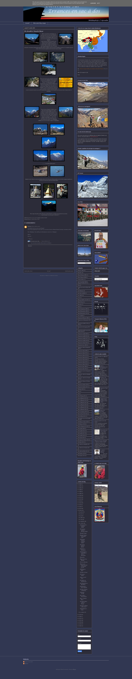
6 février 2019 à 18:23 (36, 226)
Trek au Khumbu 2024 (82, 404)
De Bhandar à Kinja (83, 570)
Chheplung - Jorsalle (82, 593)
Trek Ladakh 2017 (81, 433)
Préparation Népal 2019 (82, 355)
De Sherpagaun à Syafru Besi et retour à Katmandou (83, 553)
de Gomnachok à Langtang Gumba (83, 526)
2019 (80, 614)
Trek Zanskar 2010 (81, 453)
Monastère (80, 304)
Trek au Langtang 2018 (82, 411)
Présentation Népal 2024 (104, 388)
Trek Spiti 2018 (81, 442)
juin (81, 515)
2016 (80, 506)
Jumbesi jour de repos (83, 578)
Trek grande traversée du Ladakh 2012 (84, 419)
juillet (81, 517)
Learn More (93, 3)
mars (81, 513)
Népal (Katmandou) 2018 (83, 313)
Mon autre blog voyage (39, 23)
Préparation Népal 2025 (82, 362)
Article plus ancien (69, 271)
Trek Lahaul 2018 (81, 437)
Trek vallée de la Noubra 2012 (83, 447)
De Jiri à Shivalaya (84, 562)
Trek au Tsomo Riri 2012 (82, 413)
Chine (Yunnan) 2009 (82, 277)
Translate (104, 280)
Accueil (27, 23)
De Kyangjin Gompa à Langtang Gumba (82, 541)
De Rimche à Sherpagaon (83, 549)
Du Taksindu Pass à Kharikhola (84, 584)
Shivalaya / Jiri (103, 377)
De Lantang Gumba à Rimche (82, 546)
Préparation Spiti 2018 (82, 368)
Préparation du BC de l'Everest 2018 (84, 324)
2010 (80, 495)
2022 (80, 618)
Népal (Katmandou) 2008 (83, 311)
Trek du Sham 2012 (81, 416)
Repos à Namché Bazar (83, 599)
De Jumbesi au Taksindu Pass (83, 581)
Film (79, 285)
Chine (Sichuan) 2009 (82, 275)
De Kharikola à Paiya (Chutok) (83, 587)
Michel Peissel (80, 302)
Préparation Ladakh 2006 (83, 333)
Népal (79, 306)
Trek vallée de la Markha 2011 (84, 444)
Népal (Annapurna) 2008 (82, 308)
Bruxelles (79, 272)
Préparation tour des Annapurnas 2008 (84, 371)
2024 (80, 622)
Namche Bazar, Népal (35, 219)
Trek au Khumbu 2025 (82, 407)
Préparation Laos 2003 (82, 345)
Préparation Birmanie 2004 (83, 317)
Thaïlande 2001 (81, 389)
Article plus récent (28, 271)
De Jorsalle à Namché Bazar (83, 596)
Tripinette (26, 663)
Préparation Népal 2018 (82, 353)
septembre (82, 521)
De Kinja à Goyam (83, 572)
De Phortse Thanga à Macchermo (84, 606)
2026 (80, 625)
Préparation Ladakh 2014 (83, 336)
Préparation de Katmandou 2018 (84, 320)
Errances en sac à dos (35, 241)
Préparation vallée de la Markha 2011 (84, 375)
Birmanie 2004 (80, 270)
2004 (80, 487)
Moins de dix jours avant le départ (103, 430)
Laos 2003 (80, 295)
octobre (81, 523)
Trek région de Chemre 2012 (83, 439)
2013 (80, 501)
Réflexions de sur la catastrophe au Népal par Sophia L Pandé (101, 441)
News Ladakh (80, 315)
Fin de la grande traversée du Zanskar (100, 421)
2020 (80, 616)
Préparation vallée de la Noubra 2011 (84, 378)
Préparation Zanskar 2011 (83, 386)
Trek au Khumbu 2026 (82, 409)
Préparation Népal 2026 (82, 364)
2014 (80, 502)
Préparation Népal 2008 (82, 350)
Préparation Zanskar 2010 (83, 384)
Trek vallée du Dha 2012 (82, 451)
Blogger (74, 669)
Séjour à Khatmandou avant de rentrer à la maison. (104, 367)
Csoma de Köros (81, 279)
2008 (80, 491)
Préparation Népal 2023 (82, 357)
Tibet (79, 391)
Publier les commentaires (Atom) (52, 275)
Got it (98, 3)
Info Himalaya (80, 290)
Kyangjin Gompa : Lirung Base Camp (83, 536)
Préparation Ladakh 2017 (83, 338)
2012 (80, 499)
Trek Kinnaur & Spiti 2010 (83, 421)
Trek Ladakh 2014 (81, 430)
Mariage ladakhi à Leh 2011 (83, 299)
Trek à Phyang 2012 (82, 395)
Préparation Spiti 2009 (82, 366)
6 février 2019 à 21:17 (45, 241)
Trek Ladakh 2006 (81, 428)
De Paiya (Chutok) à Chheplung (83, 590)
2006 (80, 489)
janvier (81, 512)
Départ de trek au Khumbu (83, 559)
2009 (80, 493)
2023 (80, 620)
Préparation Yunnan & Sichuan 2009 (84, 381)
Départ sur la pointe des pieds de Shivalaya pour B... (83, 565)
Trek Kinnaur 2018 (81, 424)
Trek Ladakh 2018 (81, 435)
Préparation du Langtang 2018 (84, 327)
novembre (82, 612)
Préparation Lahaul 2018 (83, 342)
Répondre (29, 236)
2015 (80, 504)
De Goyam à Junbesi (82, 575)
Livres (79, 297)
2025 (80, 624)
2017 (80, 508)
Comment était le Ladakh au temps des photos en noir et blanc (103, 400)
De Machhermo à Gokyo (83, 609)
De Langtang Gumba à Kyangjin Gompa (84, 530)
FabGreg (29, 226)
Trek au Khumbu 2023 (82, 402)
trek (78, 393)
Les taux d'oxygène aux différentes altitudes (101, 357)
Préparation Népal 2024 (82, 359)
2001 (80, 484)
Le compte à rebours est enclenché (102, 451)
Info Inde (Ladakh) (81, 293)
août (81, 519)
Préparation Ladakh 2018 (83, 340)
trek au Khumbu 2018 (82, 398)
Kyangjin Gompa (83, 533)
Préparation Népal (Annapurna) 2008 (84, 348)
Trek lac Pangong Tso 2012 (83, 426)
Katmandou (82, 557)
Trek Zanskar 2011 (81, 455)
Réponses (31, 238)
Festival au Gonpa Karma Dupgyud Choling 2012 (83, 282)
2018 (80, 510)
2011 (80, 497)
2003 (80, 486)
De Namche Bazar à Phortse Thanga (83, 602)
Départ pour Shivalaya (102, 411)
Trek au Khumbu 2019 (82, 400)
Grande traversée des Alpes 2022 (84, 287)
